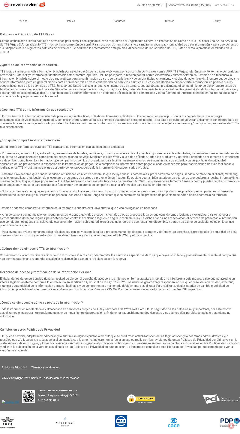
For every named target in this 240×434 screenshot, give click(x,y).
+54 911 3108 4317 (149, 5)
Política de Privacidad (14, 367)
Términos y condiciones (45, 367)
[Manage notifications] (231, 426)
